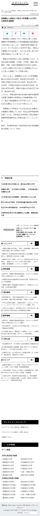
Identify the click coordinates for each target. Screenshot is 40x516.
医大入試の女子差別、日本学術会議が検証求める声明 (19, 202)
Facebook (19, 505)
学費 (5, 27)
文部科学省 (10, 27)
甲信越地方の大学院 (28, 485)
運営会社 (4, 505)
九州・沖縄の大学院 (28, 494)
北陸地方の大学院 (27, 488)
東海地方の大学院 (9, 488)
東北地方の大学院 (27, 482)
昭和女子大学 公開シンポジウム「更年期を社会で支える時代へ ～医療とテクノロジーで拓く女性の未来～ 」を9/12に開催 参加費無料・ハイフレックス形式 (19, 262)
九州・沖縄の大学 (27, 472)
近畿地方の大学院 (9, 491)
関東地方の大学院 (9, 485)
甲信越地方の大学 (27, 462)
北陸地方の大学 (26, 465)
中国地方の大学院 (27, 491)
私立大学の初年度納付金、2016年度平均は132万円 (18, 207)
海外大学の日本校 (27, 475)
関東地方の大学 (8, 462)
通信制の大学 (7, 475)
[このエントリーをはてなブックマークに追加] (25, 33)
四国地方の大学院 (9, 494)
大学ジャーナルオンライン (22, 510)
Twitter (14, 505)
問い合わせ (26, 505)
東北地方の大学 (26, 459)
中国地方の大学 (26, 469)
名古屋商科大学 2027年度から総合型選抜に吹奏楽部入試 (20, 344)
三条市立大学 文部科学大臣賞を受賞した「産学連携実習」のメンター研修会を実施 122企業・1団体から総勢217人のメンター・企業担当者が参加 (19, 378)
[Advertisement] (20, 152)
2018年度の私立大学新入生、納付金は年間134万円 (18, 184)
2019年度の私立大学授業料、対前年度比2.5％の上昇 (18, 197)
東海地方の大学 (8, 465)
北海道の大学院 (8, 482)
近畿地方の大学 (8, 469)
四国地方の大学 (8, 472)
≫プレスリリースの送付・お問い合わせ (14, 432)
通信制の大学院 (8, 498)
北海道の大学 (7, 459)
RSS (9, 505)
